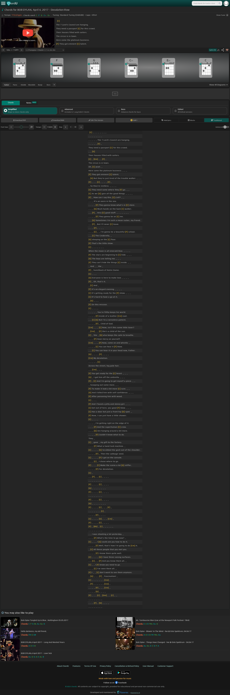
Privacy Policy (105, 666)
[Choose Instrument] (54, 85)
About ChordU (63, 666)
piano (15, 85)
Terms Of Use (90, 666)
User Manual (148, 666)
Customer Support (165, 666)
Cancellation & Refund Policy (127, 666)
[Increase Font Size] (31, 127)
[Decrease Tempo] (3, 50)
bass (48, 85)
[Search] (219, 3)
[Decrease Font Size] (11, 127)
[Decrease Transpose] (65, 127)
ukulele (23, 85)
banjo (40, 85)
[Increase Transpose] (81, 127)
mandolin (31, 85)
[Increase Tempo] (22, 50)
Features (76, 666)
